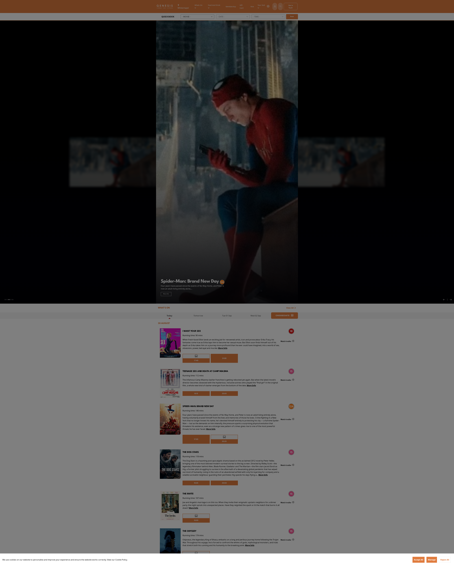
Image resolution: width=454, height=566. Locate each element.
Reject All (444, 559)
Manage (432, 559)
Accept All (418, 559)
